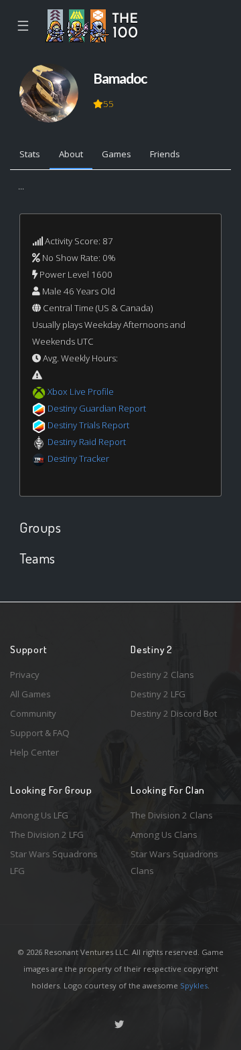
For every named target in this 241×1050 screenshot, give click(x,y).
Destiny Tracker (78, 458)
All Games (30, 694)
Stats (29, 154)
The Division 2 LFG (47, 834)
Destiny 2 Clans (162, 675)
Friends (165, 154)
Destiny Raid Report (87, 442)
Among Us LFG (39, 815)
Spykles (194, 985)
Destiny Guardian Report (97, 408)
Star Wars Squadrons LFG (54, 862)
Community (33, 713)
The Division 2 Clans (172, 815)
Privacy (24, 675)
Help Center (34, 752)
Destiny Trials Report (88, 425)
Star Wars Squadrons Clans (174, 862)
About (71, 154)
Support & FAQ (40, 733)
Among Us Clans (164, 834)
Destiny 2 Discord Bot (174, 713)
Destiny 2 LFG (158, 694)
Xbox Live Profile (81, 391)
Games (116, 154)
